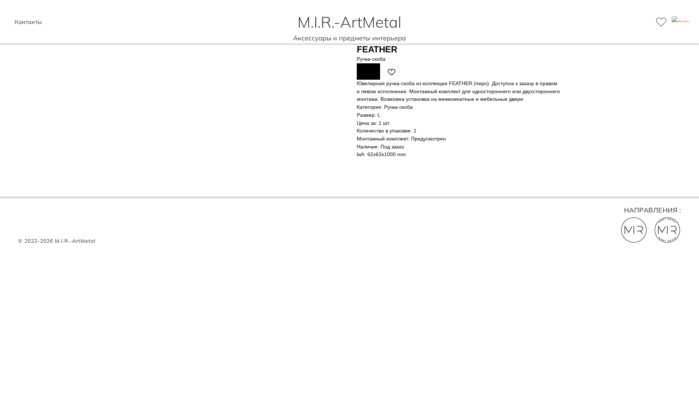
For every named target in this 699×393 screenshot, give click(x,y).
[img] (667, 230)
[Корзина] (677, 21)
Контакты (28, 21)
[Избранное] (661, 21)
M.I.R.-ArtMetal (349, 22)
